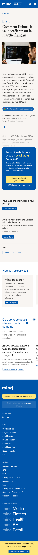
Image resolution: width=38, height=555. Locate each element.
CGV (4, 473)
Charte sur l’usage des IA (12, 492)
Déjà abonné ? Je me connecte (19, 185)
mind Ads (6, 443)
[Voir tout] (34, 319)
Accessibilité (7, 481)
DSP (13, 253)
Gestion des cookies (10, 495)
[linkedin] (3, 417)
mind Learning (8, 447)
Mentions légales (9, 466)
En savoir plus (11, 302)
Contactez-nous (10, 208)
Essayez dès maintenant (19, 551)
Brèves (21, 369)
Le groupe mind (9, 432)
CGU (4, 470)
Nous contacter (8, 451)
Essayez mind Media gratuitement (19, 179)
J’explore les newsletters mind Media (18, 404)
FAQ (4, 454)
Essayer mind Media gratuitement (18, 396)
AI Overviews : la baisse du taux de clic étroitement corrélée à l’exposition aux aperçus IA (15, 350)
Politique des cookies (11, 477)
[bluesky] (8, 417)
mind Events (7, 436)
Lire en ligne (8, 237)
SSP (19, 253)
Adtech (6, 253)
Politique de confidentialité (13, 488)
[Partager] (4, 127)
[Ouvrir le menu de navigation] (35, 4)
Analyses (6, 22)
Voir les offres (8, 428)
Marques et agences (10, 369)
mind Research (8, 439)
